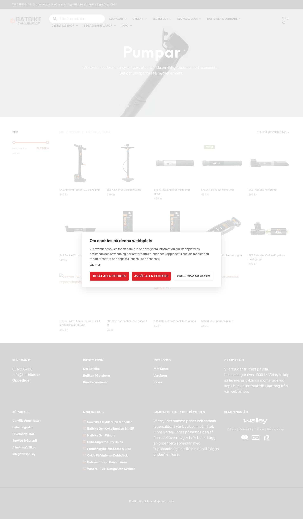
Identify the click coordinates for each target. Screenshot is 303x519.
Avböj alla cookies (151, 276)
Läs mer (95, 264)
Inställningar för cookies (193, 276)
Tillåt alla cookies (109, 276)
